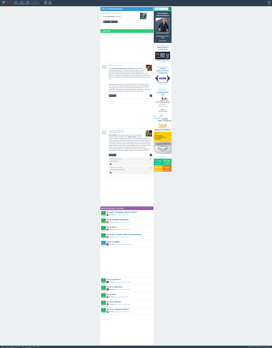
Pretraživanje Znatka (163, 156)
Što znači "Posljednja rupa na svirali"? (121, 212)
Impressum (159, 151)
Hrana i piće (122, 304)
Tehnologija (122, 229)
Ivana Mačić (126, 214)
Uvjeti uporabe (28, 346)
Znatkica (121, 158)
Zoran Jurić (120, 13)
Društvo (121, 296)
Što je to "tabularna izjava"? (117, 309)
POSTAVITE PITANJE (34, 3)
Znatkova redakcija (165, 151)
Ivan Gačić (129, 222)
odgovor (115, 65)
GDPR (34, 346)
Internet (121, 244)
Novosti (16, 3)
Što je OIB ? (111, 294)
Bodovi (22, 346)
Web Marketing (123, 222)
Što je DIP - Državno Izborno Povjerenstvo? (123, 234)
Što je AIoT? (111, 227)
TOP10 (45, 3)
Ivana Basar (128, 304)
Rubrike (27, 3)
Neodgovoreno (21, 3)
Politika (121, 237)
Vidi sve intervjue (162, 40)
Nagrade (50, 3)
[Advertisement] (127, 48)
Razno (115, 13)
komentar (116, 158)
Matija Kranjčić (121, 130)
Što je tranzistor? (113, 279)
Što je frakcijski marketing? (117, 220)
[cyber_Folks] (162, 140)
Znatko (121, 167)
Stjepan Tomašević (128, 244)
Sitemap (38, 346)
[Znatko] (7, 3)
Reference (18, 346)
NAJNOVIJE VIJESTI (162, 149)
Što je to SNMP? (113, 242)
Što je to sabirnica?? (114, 287)
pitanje (109, 13)
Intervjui (7, 346)
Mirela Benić (128, 282)
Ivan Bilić (120, 65)
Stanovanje (122, 311)
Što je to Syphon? (113, 302)
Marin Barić (128, 311)
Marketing (12, 346)
